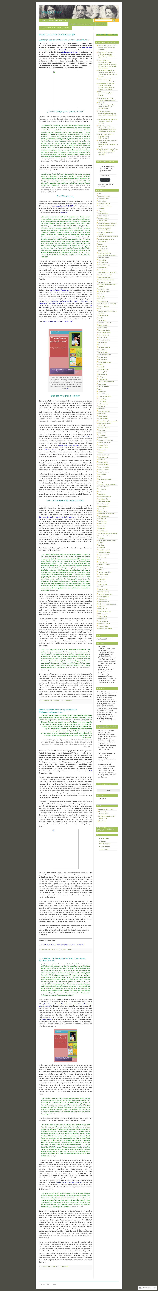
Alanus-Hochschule (104, 196)
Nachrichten (102, 474)
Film (99, 308)
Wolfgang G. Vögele (104, 623)
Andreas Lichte (102, 220)
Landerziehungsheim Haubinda (107, 421)
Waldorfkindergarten (104, 611)
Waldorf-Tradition (103, 609)
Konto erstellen (104, 838)
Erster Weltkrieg (103, 301)
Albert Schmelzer (103, 198)
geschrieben (64, 212)
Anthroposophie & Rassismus (106, 225)
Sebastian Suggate (104, 552)
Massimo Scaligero (103, 454)
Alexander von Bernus (105, 206)
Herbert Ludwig (103, 352)
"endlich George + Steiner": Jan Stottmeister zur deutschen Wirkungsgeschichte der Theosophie (108, 151)
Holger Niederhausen (105, 362)
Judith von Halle (103, 404)
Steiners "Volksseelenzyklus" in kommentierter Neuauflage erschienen (107, 47)
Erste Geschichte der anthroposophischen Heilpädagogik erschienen (58, 711)
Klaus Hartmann (103, 416)
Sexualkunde (102, 557)
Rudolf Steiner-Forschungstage (107, 533)
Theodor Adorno (103, 577)
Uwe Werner (102, 586)
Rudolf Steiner (85, 436)
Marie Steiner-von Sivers (105, 440)
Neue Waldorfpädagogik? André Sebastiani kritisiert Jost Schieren (108, 121)
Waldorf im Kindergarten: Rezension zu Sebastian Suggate (106, 93)
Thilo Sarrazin (102, 582)
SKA (99, 559)
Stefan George (102, 562)
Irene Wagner (102, 374)
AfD (99, 193)
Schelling (101, 545)
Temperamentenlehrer (105, 572)
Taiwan (100, 567)
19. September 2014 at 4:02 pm (50, 700)
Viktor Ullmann (102, 599)
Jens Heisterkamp (103, 394)
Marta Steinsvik (103, 445)
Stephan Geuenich (104, 564)
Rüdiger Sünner (103, 511)
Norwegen (101, 482)
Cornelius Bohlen (103, 270)
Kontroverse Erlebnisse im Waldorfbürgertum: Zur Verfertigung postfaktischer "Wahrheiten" (106, 55)
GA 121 (100, 318)
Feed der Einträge (104, 843)
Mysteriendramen (103, 472)
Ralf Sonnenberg (103, 506)
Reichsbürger (102, 518)
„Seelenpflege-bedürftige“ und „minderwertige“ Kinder (64, 40)
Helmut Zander (102, 350)
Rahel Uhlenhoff (103, 504)
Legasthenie (102, 432)
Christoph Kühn (103, 262)
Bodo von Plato (102, 246)
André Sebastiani (103, 215)
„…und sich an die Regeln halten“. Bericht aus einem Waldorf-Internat (61, 945)
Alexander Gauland (104, 203)
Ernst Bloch (101, 298)
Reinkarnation (102, 521)
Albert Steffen (102, 201)
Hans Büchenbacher (104, 330)
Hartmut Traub (102, 337)
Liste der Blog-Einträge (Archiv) (81, 24)
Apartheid (101, 244)
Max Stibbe (101, 459)
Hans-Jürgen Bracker (104, 332)
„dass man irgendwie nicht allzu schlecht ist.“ (58, 321)
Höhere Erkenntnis (104, 340)
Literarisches (102, 435)
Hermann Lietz (102, 357)
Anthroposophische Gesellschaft (108, 236)
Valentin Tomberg (103, 591)
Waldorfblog (51, 12)
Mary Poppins (102, 450)
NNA (99, 477)
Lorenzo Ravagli (103, 437)
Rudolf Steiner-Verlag (104, 536)
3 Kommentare (67, 949)
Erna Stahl (101, 296)
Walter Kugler (102, 616)
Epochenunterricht (104, 291)
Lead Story (101, 430)
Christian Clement (103, 257)
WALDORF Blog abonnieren (105, 161)
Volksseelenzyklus (103, 601)
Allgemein (101, 211)
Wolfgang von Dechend (105, 628)
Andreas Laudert (103, 218)
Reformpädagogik (103, 516)
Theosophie (101, 579)
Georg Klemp (102, 320)
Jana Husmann (102, 384)
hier (67, 388)
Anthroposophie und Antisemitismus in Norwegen (107, 80)
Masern (100, 452)
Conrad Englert (102, 267)
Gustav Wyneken (103, 325)
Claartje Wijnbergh (104, 265)
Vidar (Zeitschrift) (103, 596)
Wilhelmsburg (102, 618)
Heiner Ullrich (102, 345)
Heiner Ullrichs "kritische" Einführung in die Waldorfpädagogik (106, 136)
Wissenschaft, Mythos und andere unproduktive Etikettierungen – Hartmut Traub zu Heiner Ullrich (106, 86)
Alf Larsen (101, 208)
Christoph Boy (102, 260)
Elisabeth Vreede (103, 289)
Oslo (99, 491)
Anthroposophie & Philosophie (107, 223)
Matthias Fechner (103, 457)
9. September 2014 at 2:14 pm (49, 949)
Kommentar (63, 50)
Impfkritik (101, 367)
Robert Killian (102, 523)
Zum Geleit (101, 24)
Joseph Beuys (102, 399)
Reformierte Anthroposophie (106, 513)
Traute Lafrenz (102, 584)
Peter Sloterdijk (103, 499)
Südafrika (101, 538)
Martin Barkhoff (103, 447)
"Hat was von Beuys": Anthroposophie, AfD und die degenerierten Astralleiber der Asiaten (107, 114)
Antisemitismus (102, 241)
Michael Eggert (103, 462)
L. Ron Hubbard (103, 418)
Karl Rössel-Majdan (104, 411)
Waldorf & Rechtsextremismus (107, 604)
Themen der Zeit (103, 574)
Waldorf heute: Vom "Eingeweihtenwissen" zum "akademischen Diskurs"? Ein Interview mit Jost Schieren (107, 128)
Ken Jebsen (102, 413)
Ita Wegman (102, 377)
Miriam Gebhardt (103, 469)
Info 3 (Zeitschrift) (103, 369)
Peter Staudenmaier (104, 501)
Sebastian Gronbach (104, 550)
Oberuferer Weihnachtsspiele (107, 484)
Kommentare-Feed (104, 846)
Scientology (101, 547)
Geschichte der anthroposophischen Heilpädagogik (56, 517)
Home (43, 20)
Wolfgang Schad (103, 626)
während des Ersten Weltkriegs (69, 445)
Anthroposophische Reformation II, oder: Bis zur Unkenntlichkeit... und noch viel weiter (108, 143)
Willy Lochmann (103, 621)
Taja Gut (100, 569)
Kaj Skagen (101, 406)
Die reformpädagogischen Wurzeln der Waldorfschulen (107, 99)
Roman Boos (101, 528)
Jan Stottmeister (103, 379)
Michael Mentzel (103, 464)
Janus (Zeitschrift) (103, 386)
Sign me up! (104, 180)
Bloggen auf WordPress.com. (47, 1284)
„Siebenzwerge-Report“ (69, 52)
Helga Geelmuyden (104, 347)
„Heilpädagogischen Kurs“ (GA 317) (61, 206)
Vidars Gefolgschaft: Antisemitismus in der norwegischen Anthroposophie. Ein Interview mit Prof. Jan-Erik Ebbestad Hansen (107, 64)
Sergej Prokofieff (103, 555)
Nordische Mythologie (105, 479)
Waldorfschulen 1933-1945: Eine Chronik (55, 27)
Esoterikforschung (103, 306)
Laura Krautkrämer (104, 427)
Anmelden (102, 841)
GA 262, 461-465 (51, 449)
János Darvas (102, 391)
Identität (101, 364)
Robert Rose (102, 526)
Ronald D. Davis (103, 531)
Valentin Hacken (103, 589)
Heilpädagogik (102, 342)
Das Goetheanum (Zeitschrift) (107, 272)
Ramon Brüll (101, 509)
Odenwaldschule (103, 486)
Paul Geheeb (102, 494)
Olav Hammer (102, 489)
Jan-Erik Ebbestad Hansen (106, 381)
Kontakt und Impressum (57, 20)
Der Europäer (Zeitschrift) (106, 279)
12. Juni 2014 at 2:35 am (48, 1266)
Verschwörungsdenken (105, 594)
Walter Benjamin (103, 614)
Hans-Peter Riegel (103, 335)
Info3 (90, 771)
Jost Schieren (102, 401)
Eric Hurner (101, 294)
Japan (100, 389)
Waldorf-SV (101, 606)
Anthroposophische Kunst (106, 239)
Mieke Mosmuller (103, 467)
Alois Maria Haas (103, 213)
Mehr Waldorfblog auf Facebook (107, 34)
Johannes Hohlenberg (105, 396)
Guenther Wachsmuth (105, 322)
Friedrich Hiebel (103, 315)
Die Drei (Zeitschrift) (104, 282)
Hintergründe (102, 359)
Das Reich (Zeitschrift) (105, 275)
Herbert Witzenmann (104, 354)
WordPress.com (103, 849)
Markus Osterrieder (104, 442)
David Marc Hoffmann (104, 277)
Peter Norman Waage (104, 496)
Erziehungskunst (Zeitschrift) (107, 303)
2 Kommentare (68, 700)
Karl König (101, 408)
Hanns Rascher (102, 327)
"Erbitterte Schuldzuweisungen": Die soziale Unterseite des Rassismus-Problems (106, 105)
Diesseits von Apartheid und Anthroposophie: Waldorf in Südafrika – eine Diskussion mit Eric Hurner (107, 73)
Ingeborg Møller (103, 372)
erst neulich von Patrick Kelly (59, 290)
